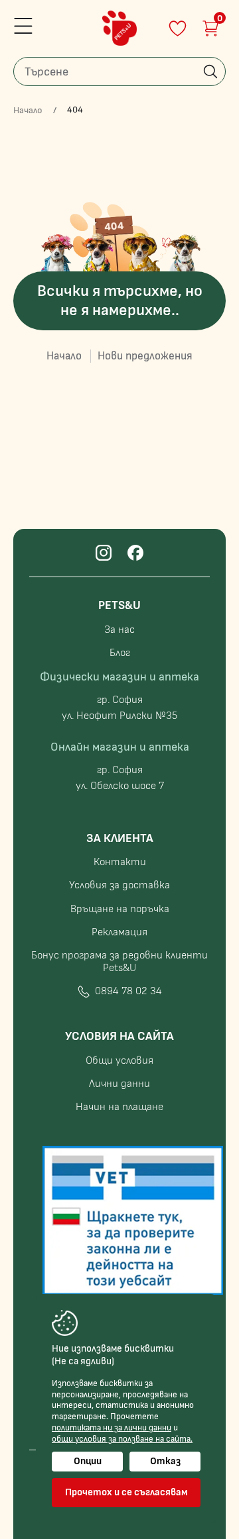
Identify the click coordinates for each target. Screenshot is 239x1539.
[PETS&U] (119, 28)
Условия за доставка (119, 885)
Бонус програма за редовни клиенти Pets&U (119, 961)
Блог (120, 653)
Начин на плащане (119, 1107)
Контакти (120, 862)
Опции (88, 1461)
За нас (119, 630)
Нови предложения (145, 356)
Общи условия (119, 1060)
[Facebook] (135, 553)
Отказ (165, 1461)
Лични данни (119, 1084)
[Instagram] (104, 553)
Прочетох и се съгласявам (126, 1492)
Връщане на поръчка (119, 909)
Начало (27, 110)
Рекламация (119, 932)
